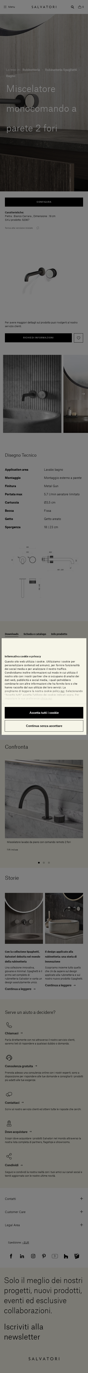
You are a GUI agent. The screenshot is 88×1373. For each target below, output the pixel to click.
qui (62, 691)
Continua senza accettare (44, 725)
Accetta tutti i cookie (44, 712)
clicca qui (46, 698)
